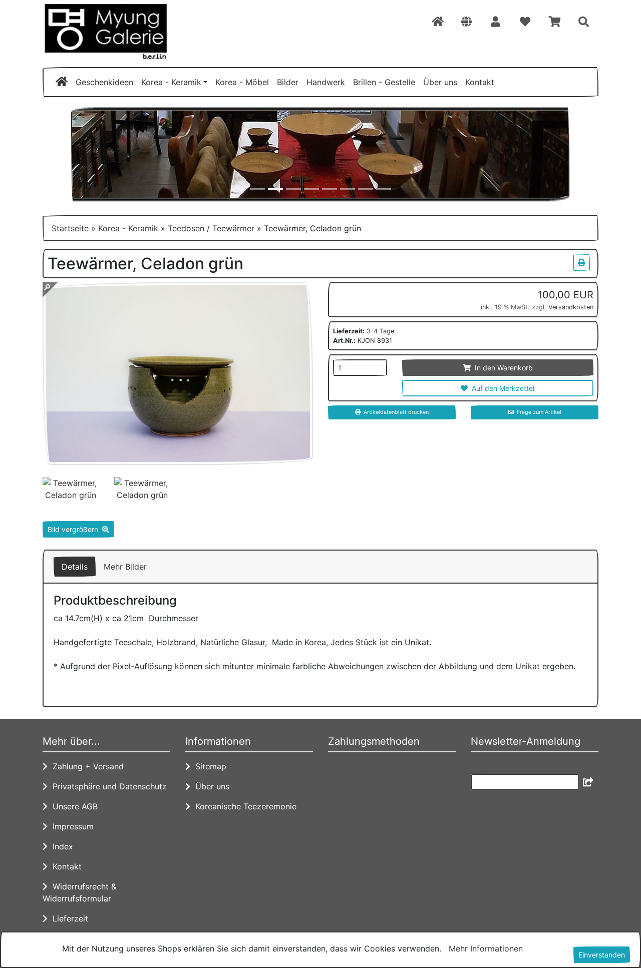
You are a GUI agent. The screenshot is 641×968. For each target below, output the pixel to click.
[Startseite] (438, 22)
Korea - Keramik (171, 82)
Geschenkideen (104, 82)
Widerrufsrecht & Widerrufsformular (79, 892)
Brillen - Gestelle (384, 82)
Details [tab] (75, 567)
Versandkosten (570, 307)
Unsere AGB (73, 806)
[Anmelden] (588, 782)
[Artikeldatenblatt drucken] (581, 261)
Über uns (440, 82)
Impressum (71, 826)
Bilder (287, 82)
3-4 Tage (380, 331)
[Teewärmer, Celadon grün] (178, 459)
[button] (466, 22)
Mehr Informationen (486, 948)
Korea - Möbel (242, 82)
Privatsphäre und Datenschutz (107, 786)
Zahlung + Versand (86, 766)
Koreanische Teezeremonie (243, 806)
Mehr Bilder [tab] (125, 567)
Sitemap (208, 766)
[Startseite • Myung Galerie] (130, 31)
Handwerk (325, 82)
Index (60, 846)
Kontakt (479, 82)
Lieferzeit (68, 918)
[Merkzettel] (525, 22)
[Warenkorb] (554, 22)
